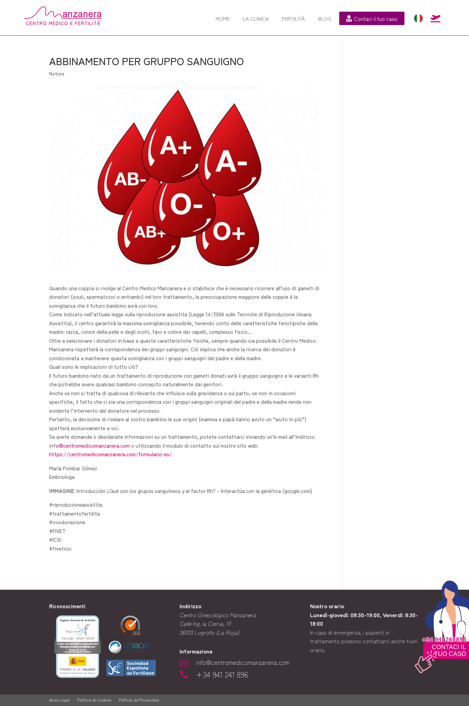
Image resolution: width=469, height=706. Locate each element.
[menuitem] (222, 18)
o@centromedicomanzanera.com (93, 445)
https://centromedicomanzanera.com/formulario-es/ (110, 454)
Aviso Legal (59, 700)
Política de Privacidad (139, 700)
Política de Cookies (94, 700)
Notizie (56, 73)
